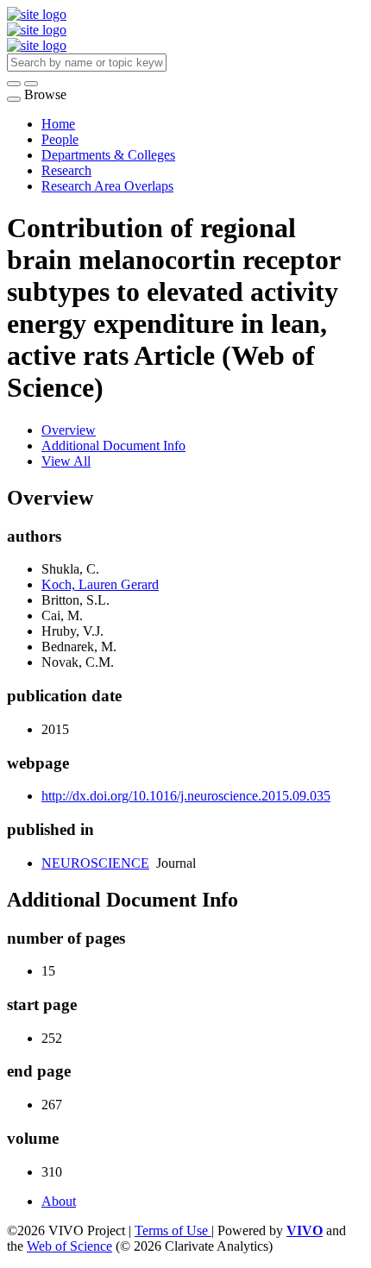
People (60, 139)
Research (66, 170)
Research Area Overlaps (107, 186)
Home (58, 123)
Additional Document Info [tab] (113, 445)
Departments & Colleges (108, 155)
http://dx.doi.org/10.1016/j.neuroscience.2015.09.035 (185, 795)
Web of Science (69, 1246)
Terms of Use (173, 1230)
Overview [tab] (68, 430)
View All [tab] (66, 461)
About (58, 1201)
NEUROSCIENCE (95, 863)
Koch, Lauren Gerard (100, 584)
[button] (14, 83)
